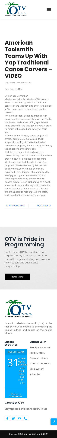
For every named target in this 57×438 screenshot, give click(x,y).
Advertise (35, 374)
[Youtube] (19, 418)
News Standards (39, 358)
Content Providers (40, 363)
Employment (37, 369)
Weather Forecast (40, 347)
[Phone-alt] (25, 418)
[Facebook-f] (7, 418)
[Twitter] (13, 418)
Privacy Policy (37, 352)
